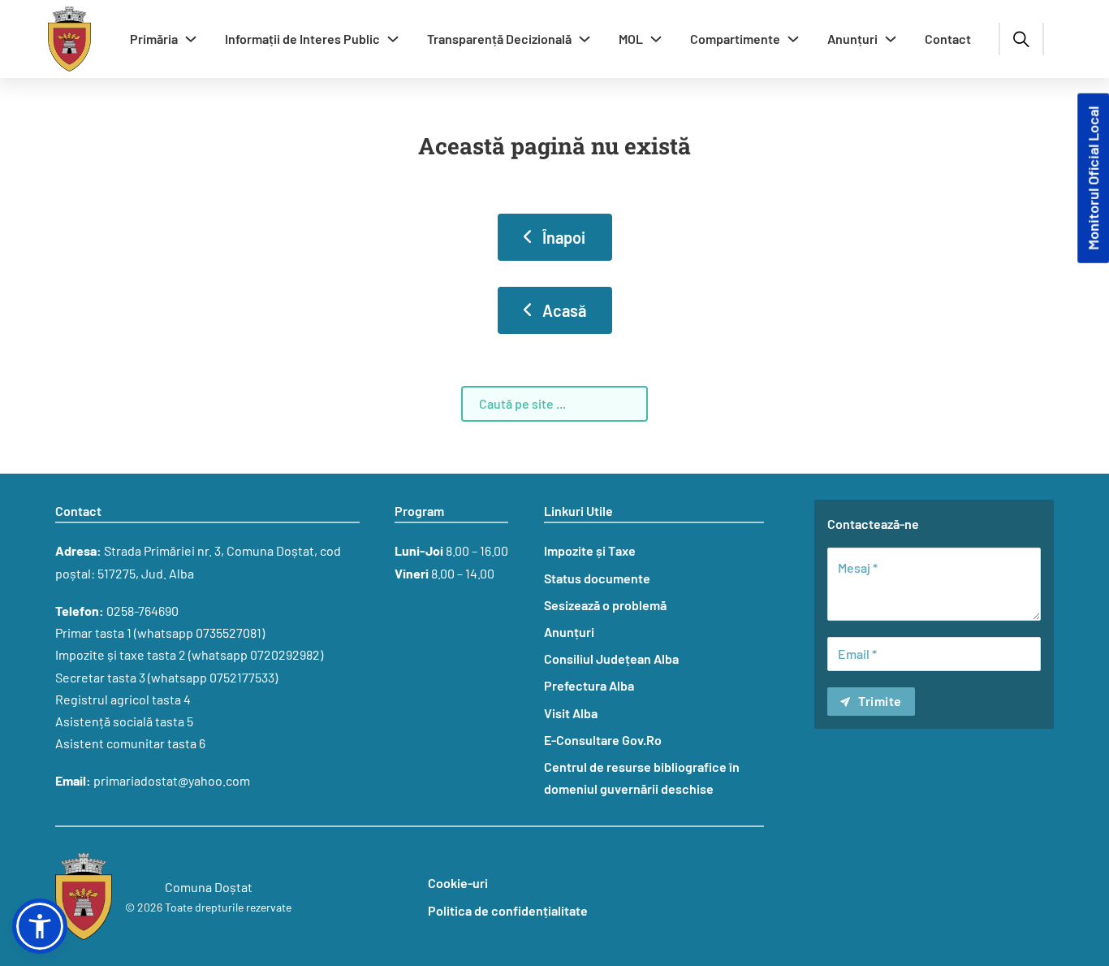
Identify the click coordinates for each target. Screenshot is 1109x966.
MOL (631, 38)
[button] (39, 926)
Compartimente (735, 38)
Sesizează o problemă (605, 605)
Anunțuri (852, 38)
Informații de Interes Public (302, 38)
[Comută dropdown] (190, 38)
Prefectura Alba (589, 685)
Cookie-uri (458, 882)
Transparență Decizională (499, 38)
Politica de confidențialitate (508, 910)
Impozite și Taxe (590, 550)
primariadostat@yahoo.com (171, 780)
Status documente (597, 578)
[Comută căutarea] (1021, 39)
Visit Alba (571, 713)
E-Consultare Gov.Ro (603, 739)
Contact (948, 38)
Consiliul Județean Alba (611, 658)
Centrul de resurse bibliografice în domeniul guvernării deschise (642, 777)
